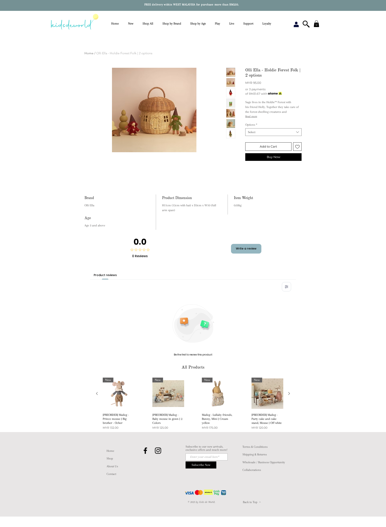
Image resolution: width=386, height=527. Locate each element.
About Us (112, 466)
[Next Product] (289, 393)
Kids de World (207, 501)
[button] (173, 23)
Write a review (246, 249)
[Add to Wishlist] (297, 146)
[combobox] (273, 132)
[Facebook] (145, 450)
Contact (111, 474)
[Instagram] (158, 450)
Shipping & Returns (254, 454)
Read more (251, 116)
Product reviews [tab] (105, 275)
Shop (110, 458)
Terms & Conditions (255, 447)
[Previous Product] (96, 393)
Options (251, 124)
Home (88, 53)
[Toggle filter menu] (286, 286)
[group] (193, 404)
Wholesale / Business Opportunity (263, 462)
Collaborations (251, 470)
